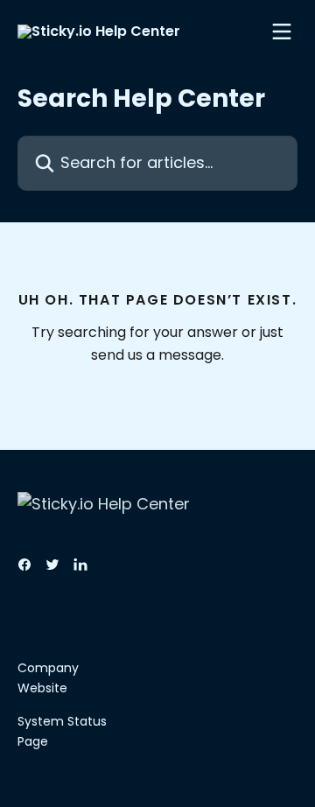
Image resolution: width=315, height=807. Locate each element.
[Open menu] (282, 31)
